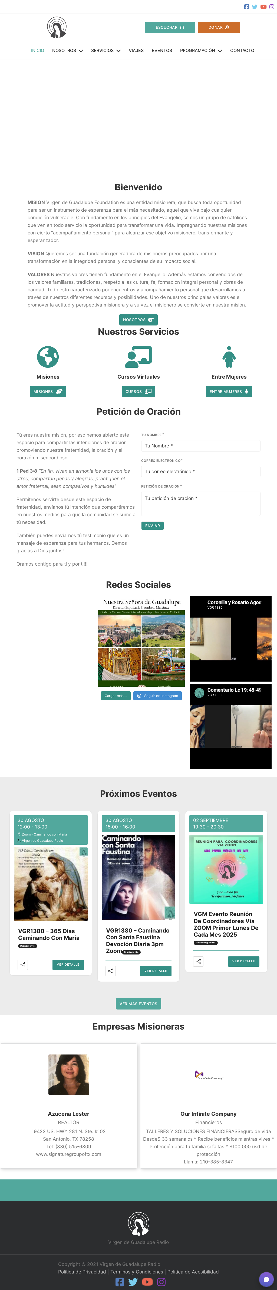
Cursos (134, 391)
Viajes (136, 50)
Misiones (43, 391)
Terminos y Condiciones (136, 1272)
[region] (138, 118)
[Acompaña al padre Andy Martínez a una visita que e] (141, 642)
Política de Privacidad (82, 1272)
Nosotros (64, 50)
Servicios (102, 50)
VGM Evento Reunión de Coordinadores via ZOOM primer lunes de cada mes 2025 (226, 924)
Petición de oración (160, 486)
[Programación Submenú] (220, 51)
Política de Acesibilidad (193, 1272)
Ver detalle (68, 964)
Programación (197, 50)
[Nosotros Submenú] (81, 51)
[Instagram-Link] (270, 7)
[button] (8, 117)
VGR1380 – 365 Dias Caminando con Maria (49, 934)
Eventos (162, 50)
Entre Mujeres (226, 391)
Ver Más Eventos (138, 1003)
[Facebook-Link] (245, 7)
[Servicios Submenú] (118, 51)
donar (216, 27)
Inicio (37, 50)
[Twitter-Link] (253, 7)
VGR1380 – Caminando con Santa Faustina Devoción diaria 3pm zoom (138, 940)
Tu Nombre (151, 435)
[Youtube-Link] (262, 7)
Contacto (242, 50)
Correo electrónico (160, 461)
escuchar (166, 27)
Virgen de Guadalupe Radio (42, 840)
